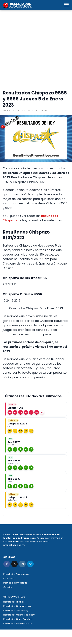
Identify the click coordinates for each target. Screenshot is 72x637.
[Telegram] (30, 564)
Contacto (8, 578)
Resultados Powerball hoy (17, 623)
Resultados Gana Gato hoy (17, 619)
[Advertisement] (36, 51)
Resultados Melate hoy (15, 610)
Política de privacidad (15, 582)
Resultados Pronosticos (16, 574)
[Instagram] (22, 564)
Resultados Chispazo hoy (17, 606)
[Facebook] (6, 564)
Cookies (7, 587)
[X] (14, 564)
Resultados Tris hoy (13, 601)
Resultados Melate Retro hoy (18, 614)
